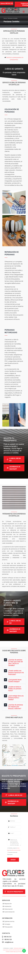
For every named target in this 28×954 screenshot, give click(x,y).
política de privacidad (15, 850)
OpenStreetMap (15, 765)
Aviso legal (5, 949)
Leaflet (4, 765)
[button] (14, 662)
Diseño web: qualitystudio (16, 951)
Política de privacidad (14, 949)
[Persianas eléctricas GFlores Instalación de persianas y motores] (10, 8)
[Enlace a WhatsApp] (24, 951)
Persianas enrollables (19, 948)
